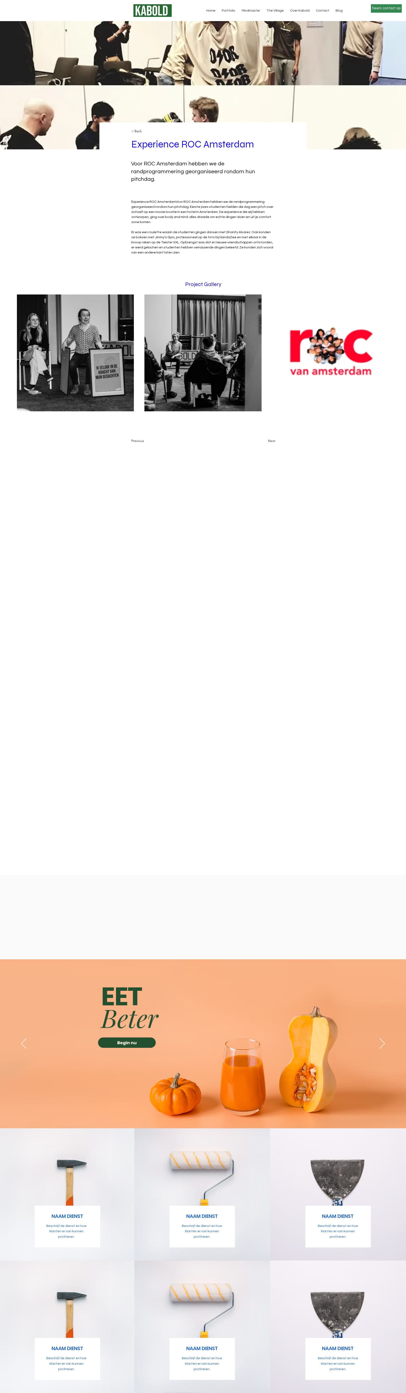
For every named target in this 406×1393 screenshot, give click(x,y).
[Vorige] (23, 1043)
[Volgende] (382, 1043)
